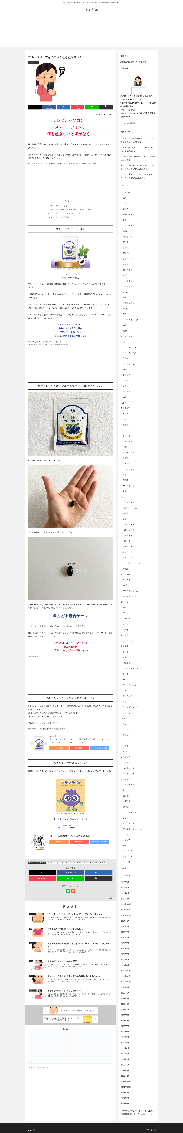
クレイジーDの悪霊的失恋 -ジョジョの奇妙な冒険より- (70, 836)
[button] (106, 107)
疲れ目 (43, 863)
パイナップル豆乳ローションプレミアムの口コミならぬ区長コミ (138, 140)
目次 (67, 201)
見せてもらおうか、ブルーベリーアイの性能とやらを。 (71, 209)
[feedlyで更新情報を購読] (68, 891)
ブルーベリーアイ (83, 863)
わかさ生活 (95, 863)
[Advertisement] (91, 32)
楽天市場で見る (79, 748)
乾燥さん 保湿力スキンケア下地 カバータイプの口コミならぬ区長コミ (137, 167)
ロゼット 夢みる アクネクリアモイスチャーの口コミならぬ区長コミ (137, 176)
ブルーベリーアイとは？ (59, 206)
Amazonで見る (59, 748)
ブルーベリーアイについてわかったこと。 (66, 213)
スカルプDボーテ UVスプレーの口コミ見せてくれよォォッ (137, 149)
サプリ (62, 863)
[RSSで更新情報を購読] (73, 891)
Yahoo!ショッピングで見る (99, 748)
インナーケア (34, 863)
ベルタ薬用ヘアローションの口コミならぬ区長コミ (138, 158)
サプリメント (53, 863)
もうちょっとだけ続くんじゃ (61, 217)
